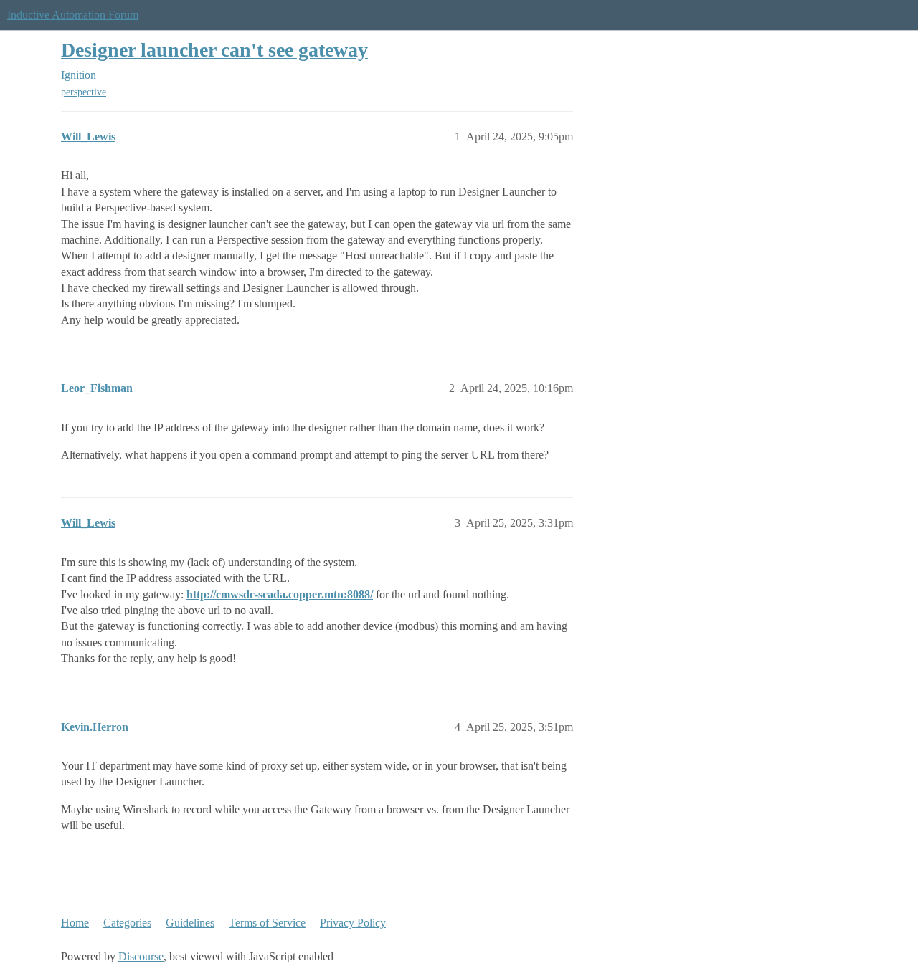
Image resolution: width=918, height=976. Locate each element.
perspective (83, 92)
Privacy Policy (353, 923)
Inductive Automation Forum (72, 15)
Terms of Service (267, 923)
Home (75, 923)
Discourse (141, 956)
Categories (127, 923)
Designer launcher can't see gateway (214, 50)
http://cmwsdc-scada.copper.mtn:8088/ (279, 594)
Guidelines (190, 923)
